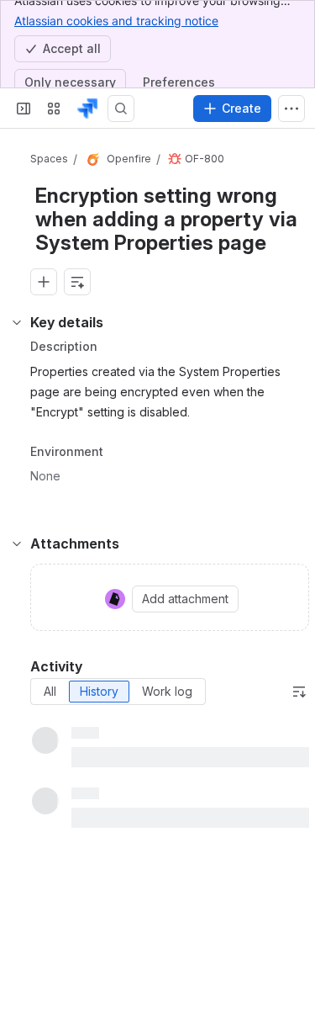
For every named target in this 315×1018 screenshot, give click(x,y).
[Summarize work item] (77, 281)
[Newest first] (299, 691)
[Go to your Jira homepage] (87, 108)
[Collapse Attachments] (17, 543)
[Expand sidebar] (23, 108)
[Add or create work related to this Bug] (43, 281)
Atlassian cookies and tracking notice (116, 20)
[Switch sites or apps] (53, 108)
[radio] (50, 692)
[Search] (121, 108)
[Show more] (291, 108)
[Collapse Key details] (17, 322)
